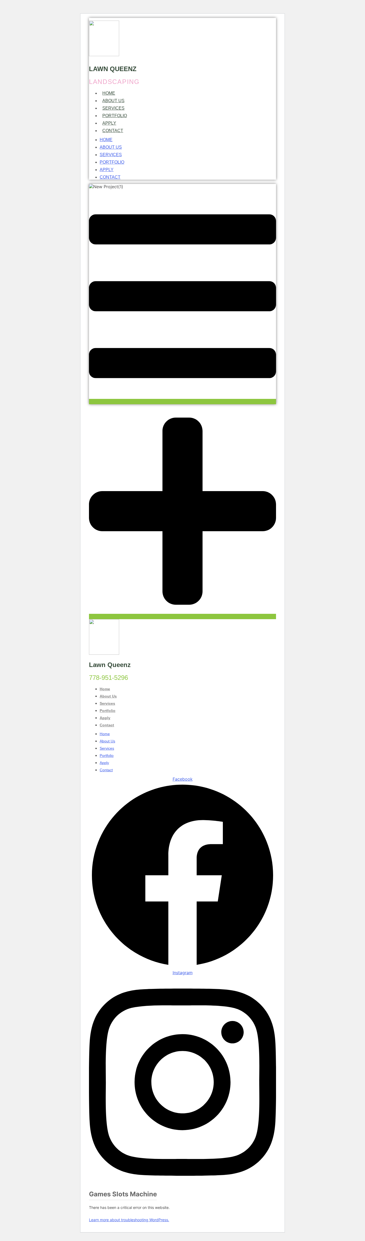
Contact (112, 130)
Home (108, 93)
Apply (109, 123)
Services (113, 108)
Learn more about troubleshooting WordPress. (129, 1219)
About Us (113, 100)
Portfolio (114, 115)
